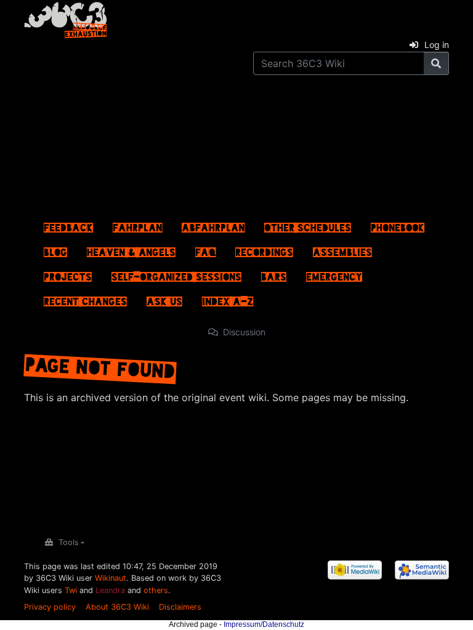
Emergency (334, 273)
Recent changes (85, 298)
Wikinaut (110, 578)
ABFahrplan (213, 224)
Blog (55, 249)
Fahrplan (137, 224)
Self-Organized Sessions (176, 273)
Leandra (110, 590)
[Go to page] (436, 63)
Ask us (164, 298)
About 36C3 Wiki (117, 607)
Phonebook (397, 224)
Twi (71, 590)
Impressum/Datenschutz (264, 624)
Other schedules (307, 224)
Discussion (244, 332)
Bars (273, 273)
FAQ (205, 249)
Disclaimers (180, 607)
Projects (68, 273)
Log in (436, 44)
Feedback (68, 224)
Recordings (264, 249)
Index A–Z (227, 298)
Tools (69, 542)
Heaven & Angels (131, 249)
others (156, 590)
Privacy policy (50, 607)
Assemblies (342, 249)
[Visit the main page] (65, 18)
